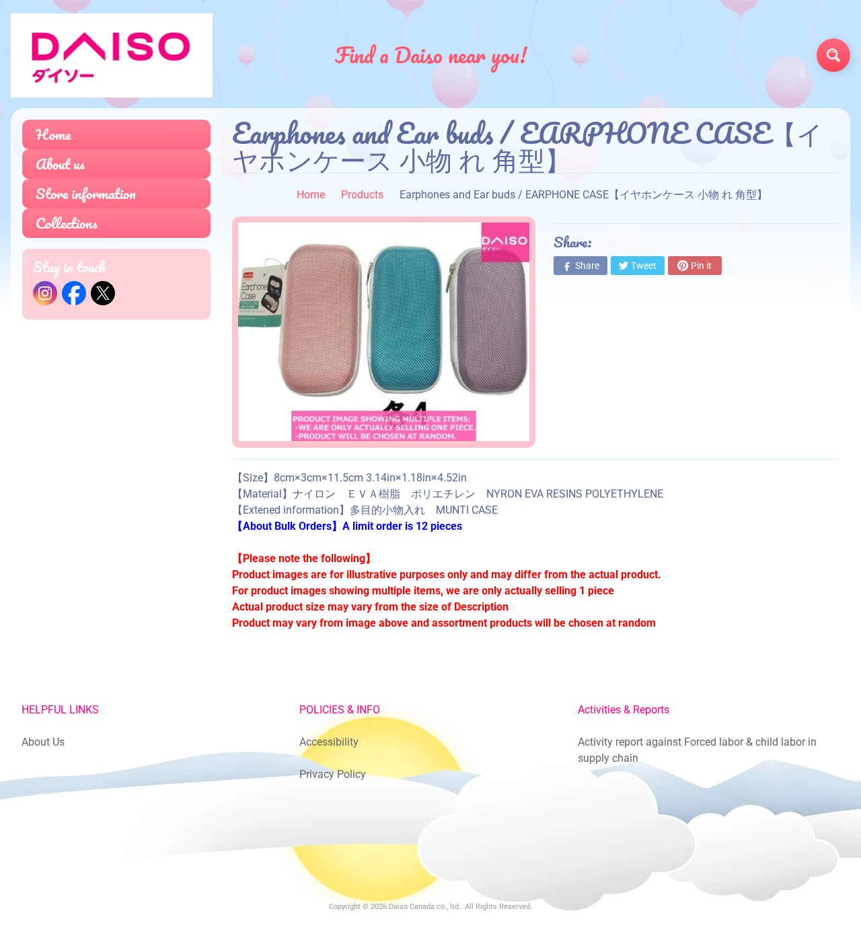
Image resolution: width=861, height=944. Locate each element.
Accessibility (329, 742)
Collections (67, 223)
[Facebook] (74, 293)
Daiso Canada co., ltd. (425, 906)
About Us (43, 742)
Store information (86, 193)
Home (53, 134)
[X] (103, 293)
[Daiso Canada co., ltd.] (112, 55)
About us (60, 163)
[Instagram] (45, 293)
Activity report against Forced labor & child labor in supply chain (697, 750)
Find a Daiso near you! (431, 55)
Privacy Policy (332, 774)
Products (362, 194)
